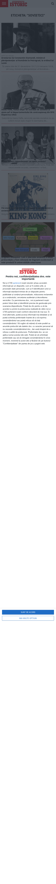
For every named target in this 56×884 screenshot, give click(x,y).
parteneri (17, 283)
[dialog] (28, 574)
